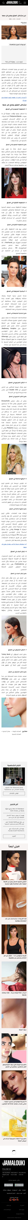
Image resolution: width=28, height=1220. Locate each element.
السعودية (14, 1190)
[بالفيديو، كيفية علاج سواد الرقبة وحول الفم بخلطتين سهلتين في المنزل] (14, 1048)
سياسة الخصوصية (20, 1214)
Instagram (6, 1173)
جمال (14, 19)
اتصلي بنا (22, 1205)
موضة (24, 1190)
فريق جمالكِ (21, 1209)
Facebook (22, 1173)
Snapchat (5, 1175)
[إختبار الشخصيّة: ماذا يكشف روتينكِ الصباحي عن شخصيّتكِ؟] (14, 776)
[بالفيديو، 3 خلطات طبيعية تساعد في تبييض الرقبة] (14, 1122)
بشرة (10, 19)
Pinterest (14, 1173)
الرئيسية (18, 19)
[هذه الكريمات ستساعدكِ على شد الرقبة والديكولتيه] (14, 902)
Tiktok (21, 1175)
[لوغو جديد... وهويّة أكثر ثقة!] (14, 53)
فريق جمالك (24, 22)
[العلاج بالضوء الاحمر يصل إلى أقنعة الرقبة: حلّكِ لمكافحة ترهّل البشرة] (14, 865)
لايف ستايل (19, 1193)
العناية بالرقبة (16, 731)
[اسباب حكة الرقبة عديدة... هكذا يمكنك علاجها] (14, 976)
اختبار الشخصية (11, 1193)
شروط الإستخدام (7, 1209)
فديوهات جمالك (7, 1190)
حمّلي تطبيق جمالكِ (14, 1180)
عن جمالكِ (9, 1205)
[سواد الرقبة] (14, 1013)
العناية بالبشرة (16, 734)
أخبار (24, 1193)
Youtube (14, 1175)
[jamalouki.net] (14, 2)
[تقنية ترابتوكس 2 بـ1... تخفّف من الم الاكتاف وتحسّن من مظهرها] (14, 939)
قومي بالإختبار (14, 793)
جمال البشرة (6, 731)
